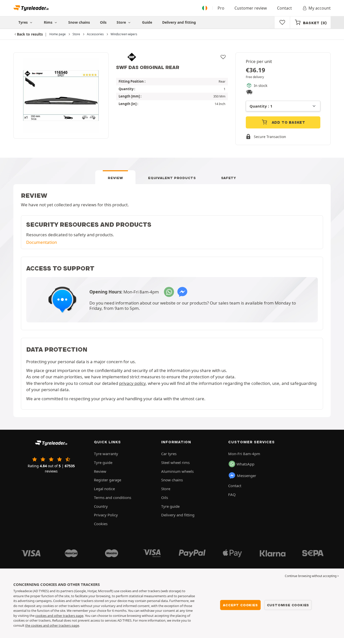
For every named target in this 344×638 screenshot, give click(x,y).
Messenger (246, 475)
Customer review (250, 8)
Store (122, 22)
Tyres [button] (23, 22)
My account (319, 8)
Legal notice (104, 488)
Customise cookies (288, 605)
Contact (284, 8)
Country (101, 506)
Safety (228, 178)
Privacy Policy (106, 514)
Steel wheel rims (175, 462)
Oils (103, 22)
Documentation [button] (41, 242)
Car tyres (169, 453)
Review (115, 178)
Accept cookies (240, 605)
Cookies (101, 523)
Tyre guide (103, 462)
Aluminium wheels (177, 471)
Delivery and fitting (179, 22)
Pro (221, 8)
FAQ (232, 494)
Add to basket (287, 122)
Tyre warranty (106, 453)
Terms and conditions (112, 497)
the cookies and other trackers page (52, 625)
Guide (147, 22)
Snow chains (79, 22)
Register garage (107, 479)
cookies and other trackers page (59, 615)
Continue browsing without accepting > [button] (312, 576)
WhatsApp (245, 463)
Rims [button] (48, 22)
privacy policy (132, 383)
